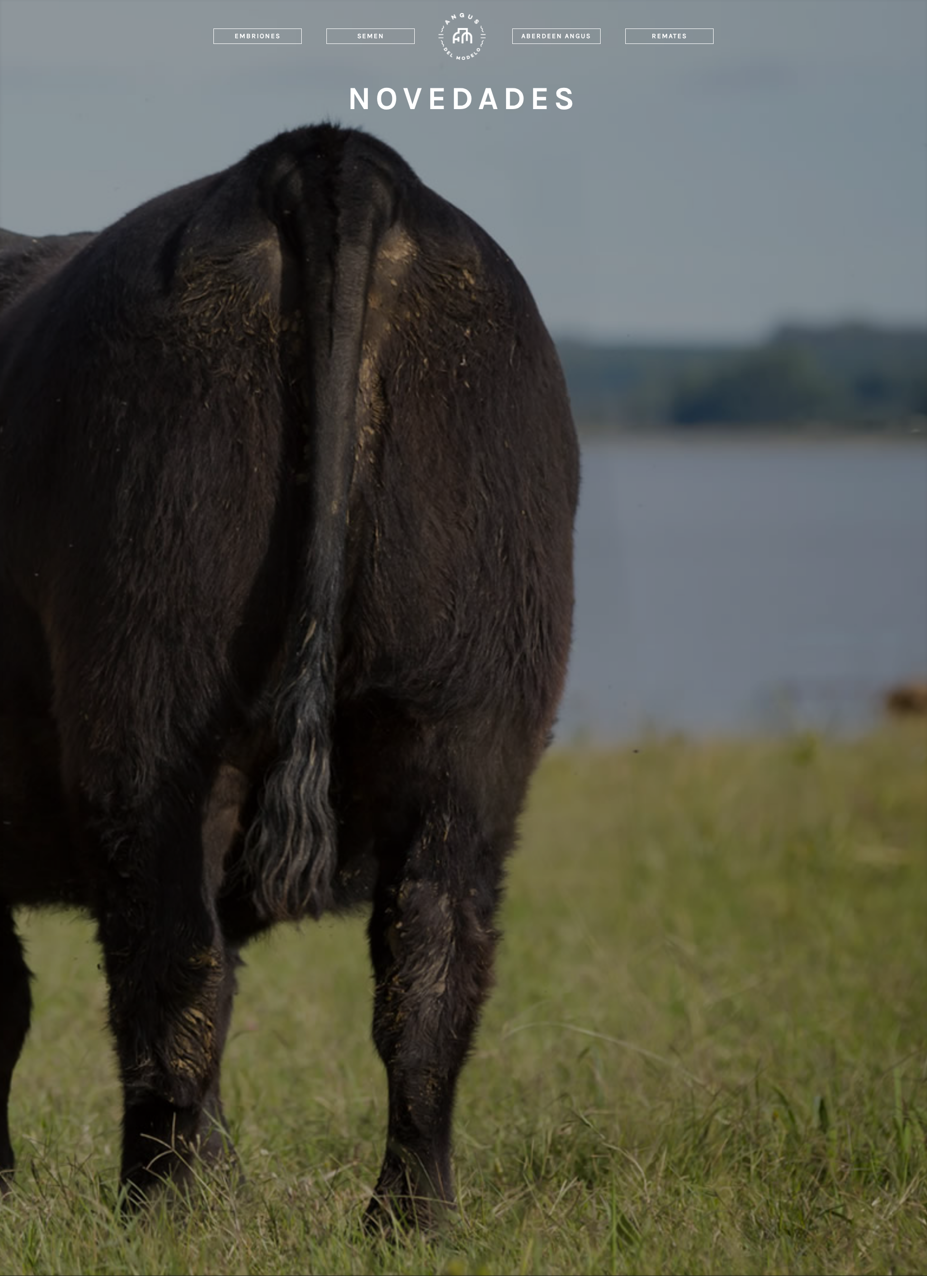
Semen (370, 36)
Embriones (258, 36)
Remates (669, 36)
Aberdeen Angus (556, 36)
